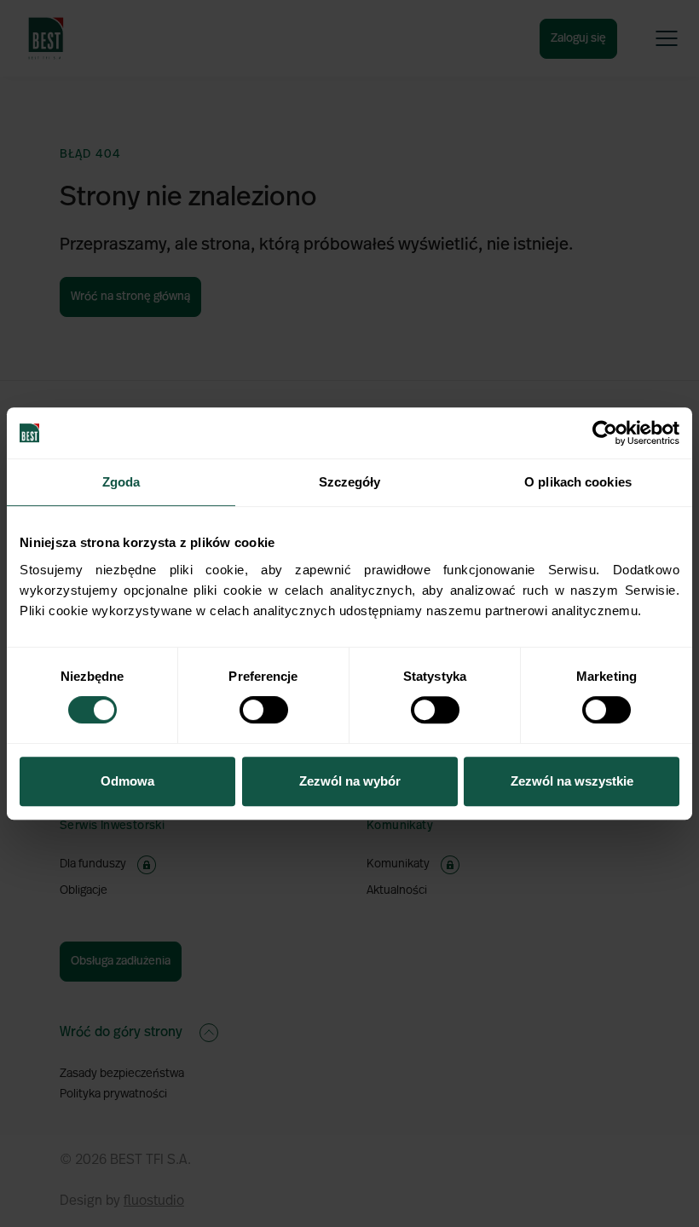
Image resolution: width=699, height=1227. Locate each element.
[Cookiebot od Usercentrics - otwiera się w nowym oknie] (604, 433)
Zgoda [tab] (121, 482)
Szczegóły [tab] (350, 482)
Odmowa (127, 781)
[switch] (264, 709)
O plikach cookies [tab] (578, 482)
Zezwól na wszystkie (572, 781)
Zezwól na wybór (350, 781)
